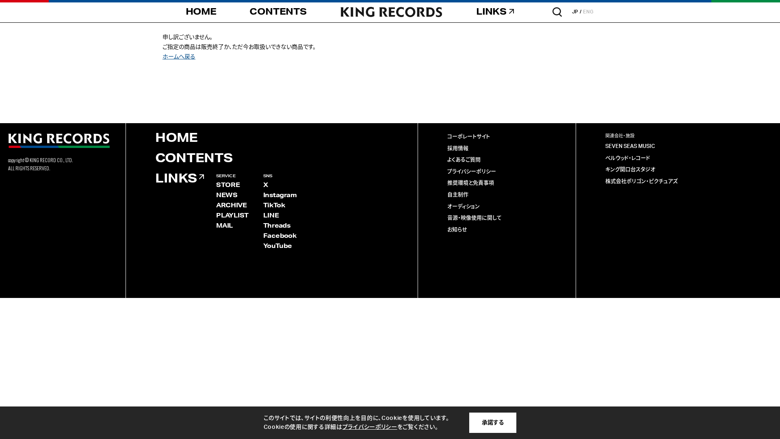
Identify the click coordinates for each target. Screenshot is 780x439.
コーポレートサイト (468, 136)
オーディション (463, 206)
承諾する (493, 423)
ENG (588, 11)
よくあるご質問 (464, 160)
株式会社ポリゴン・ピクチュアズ (641, 181)
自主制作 (457, 195)
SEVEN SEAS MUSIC (630, 146)
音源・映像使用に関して (474, 218)
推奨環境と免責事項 (470, 183)
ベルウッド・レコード (627, 158)
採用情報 (457, 148)
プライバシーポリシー (471, 171)
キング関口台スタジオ (630, 169)
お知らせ (457, 230)
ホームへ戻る (178, 57)
